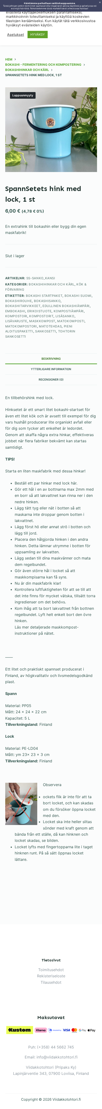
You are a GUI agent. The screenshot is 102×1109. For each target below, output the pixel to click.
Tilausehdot (51, 982)
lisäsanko (65, 316)
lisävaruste (16, 321)
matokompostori (21, 326)
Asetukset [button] (15, 35)
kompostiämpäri (69, 311)
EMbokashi (15, 311)
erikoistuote (39, 311)
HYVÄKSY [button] (37, 34)
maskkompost (42, 321)
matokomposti (70, 321)
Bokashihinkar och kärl (51, 284)
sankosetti (45, 331)
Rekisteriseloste (51, 976)
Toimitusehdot (51, 969)
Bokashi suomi (78, 296)
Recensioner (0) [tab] (51, 379)
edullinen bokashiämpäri (66, 306)
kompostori (16, 316)
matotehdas (50, 326)
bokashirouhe (18, 301)
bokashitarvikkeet (23, 306)
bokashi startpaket (44, 296)
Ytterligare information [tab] (51, 369)
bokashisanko (47, 301)
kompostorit (41, 316)
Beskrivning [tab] (51, 358)
